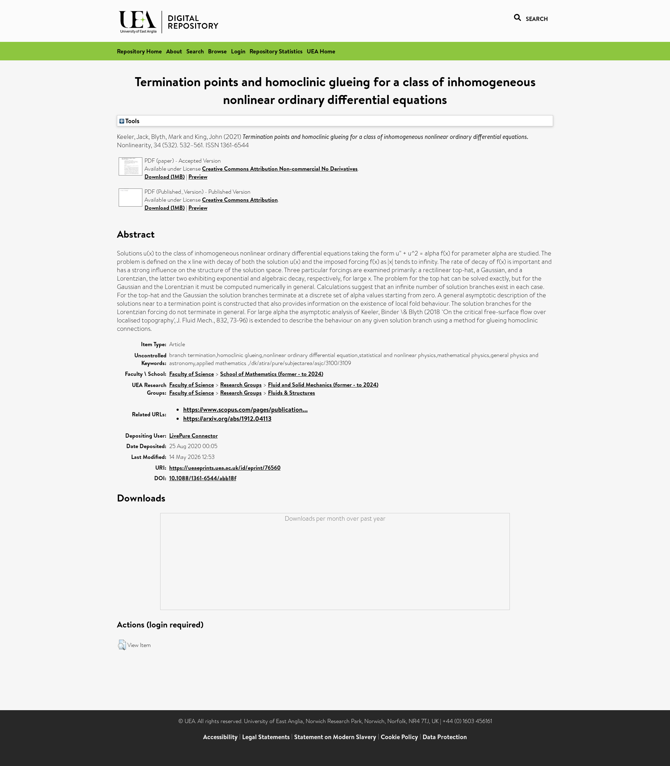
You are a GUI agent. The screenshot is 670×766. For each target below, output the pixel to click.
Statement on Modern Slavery (335, 736)
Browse (217, 51)
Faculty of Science (191, 374)
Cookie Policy (399, 736)
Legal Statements (266, 736)
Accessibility (220, 736)
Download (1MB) (164, 176)
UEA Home (321, 51)
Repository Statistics (276, 51)
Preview (197, 176)
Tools (132, 120)
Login (238, 51)
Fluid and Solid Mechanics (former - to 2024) (323, 384)
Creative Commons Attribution (240, 199)
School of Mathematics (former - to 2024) (271, 374)
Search (195, 51)
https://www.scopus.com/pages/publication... (245, 409)
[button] (122, 645)
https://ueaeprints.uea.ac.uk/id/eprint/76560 (225, 467)
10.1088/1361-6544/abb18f (202, 478)
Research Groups (241, 384)
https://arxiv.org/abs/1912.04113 (227, 418)
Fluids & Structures (291, 392)
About (174, 51)
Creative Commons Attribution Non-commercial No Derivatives (280, 168)
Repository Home (139, 51)
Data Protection (445, 736)
